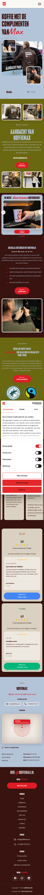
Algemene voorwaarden (22, 865)
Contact (22, 824)
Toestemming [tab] (8, 409)
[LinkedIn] (28, 878)
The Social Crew (27, 891)
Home (22, 798)
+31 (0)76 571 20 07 (33, 704)
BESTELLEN (22, 786)
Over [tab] (36, 409)
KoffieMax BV (28, 888)
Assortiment (22, 807)
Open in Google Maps (12, 747)
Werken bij (22, 819)
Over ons (22, 815)
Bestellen (22, 828)
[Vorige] (3, 212)
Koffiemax (22, 803)
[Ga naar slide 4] (24, 236)
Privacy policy (22, 856)
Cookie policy (22, 860)
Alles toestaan (22, 476)
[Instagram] (22, 878)
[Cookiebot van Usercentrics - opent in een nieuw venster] (32, 403)
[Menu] (39, 4)
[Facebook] (15, 878)
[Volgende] (41, 212)
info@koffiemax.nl (15, 704)
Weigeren (22, 490)
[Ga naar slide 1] (19, 236)
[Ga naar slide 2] (21, 236)
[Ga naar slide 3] (22, 236)
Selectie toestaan (22, 483)
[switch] (38, 452)
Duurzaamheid (22, 811)
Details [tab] (22, 409)
